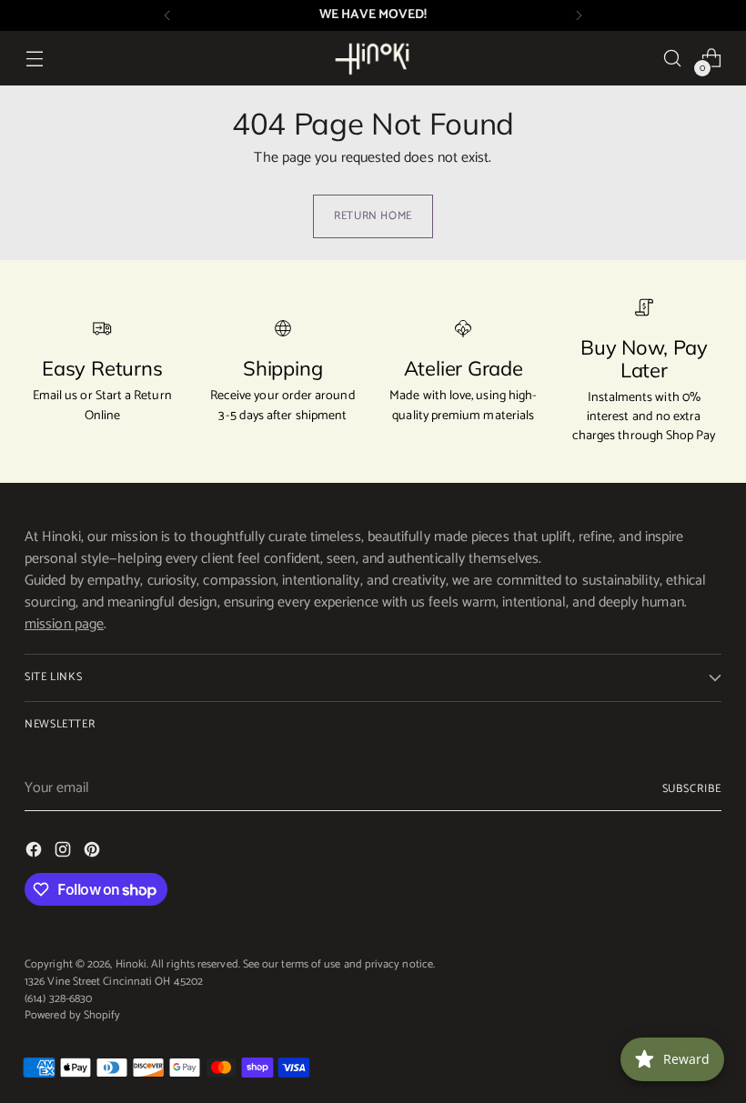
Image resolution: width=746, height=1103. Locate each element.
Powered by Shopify (72, 1015)
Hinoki (131, 964)
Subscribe (691, 788)
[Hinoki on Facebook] (35, 853)
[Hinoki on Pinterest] (94, 853)
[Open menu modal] (34, 58)
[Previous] (167, 15)
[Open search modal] (672, 58)
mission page (64, 624)
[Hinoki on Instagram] (65, 853)
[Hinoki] (373, 57)
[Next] (579, 15)
